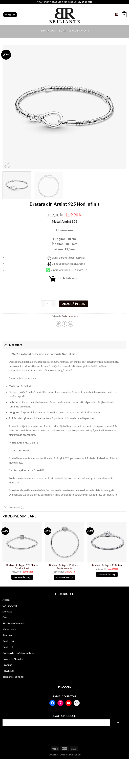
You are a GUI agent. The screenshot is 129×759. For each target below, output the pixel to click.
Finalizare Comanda (14, 623)
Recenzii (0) (16, 507)
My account (9, 629)
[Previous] (9, 106)
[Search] (118, 723)
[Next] (120, 106)
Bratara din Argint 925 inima (107, 565)
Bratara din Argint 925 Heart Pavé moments (64, 567)
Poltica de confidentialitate (18, 653)
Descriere (15, 344)
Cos (5, 617)
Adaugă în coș (73, 303)
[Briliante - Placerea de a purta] (64, 14)
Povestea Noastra (13, 658)
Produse (7, 664)
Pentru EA (8, 641)
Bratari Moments (79, 30)
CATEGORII (10, 605)
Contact (7, 611)
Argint (62, 30)
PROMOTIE (10, 670)
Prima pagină (47, 30)
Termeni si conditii (13, 676)
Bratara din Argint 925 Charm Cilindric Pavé (22, 567)
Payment (8, 635)
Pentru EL (8, 647)
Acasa (6, 599)
